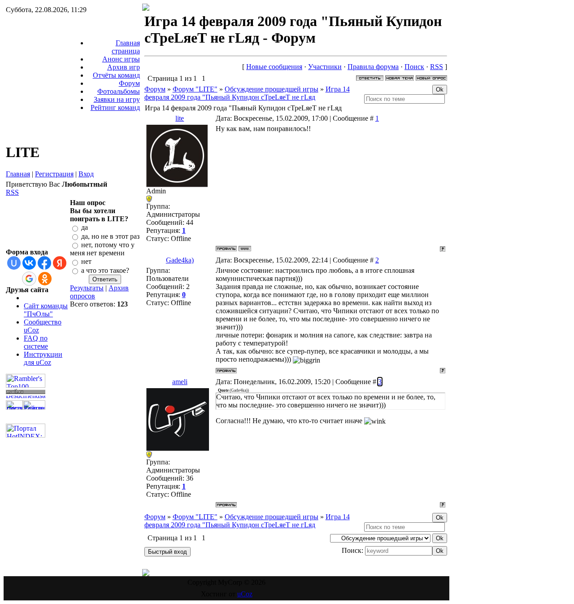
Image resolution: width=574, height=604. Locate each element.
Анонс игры (121, 59)
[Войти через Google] (29, 278)
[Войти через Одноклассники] (45, 278)
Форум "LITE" (195, 89)
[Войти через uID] (14, 263)
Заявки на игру (117, 99)
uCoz (244, 594)
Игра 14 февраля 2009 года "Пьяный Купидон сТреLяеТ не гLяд (247, 93)
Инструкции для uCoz (43, 358)
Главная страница (126, 47)
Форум (129, 83)
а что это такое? (105, 270)
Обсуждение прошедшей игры (271, 89)
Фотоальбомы (118, 91)
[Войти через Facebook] (44, 263)
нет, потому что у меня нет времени (102, 249)
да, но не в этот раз (110, 236)
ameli (179, 381)
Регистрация (54, 174)
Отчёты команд (116, 75)
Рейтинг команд (115, 107)
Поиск (414, 66)
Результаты (87, 288)
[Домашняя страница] (245, 248)
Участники (325, 66)
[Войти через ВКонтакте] (29, 263)
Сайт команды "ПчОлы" (46, 310)
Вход (86, 174)
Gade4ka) (180, 260)
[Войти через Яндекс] (59, 263)
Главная (18, 174)
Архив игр (123, 67)
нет (86, 262)
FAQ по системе (36, 342)
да (84, 228)
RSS (12, 192)
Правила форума (373, 66)
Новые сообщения (274, 66)
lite (179, 118)
